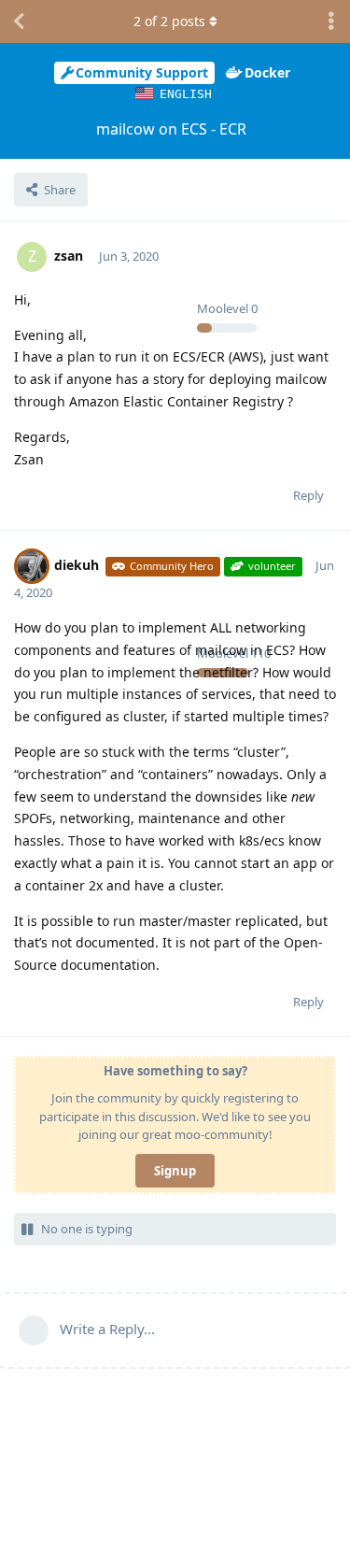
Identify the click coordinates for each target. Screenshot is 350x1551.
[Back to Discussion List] (18, 21)
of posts (169, 21)
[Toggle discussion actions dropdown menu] (331, 21)
